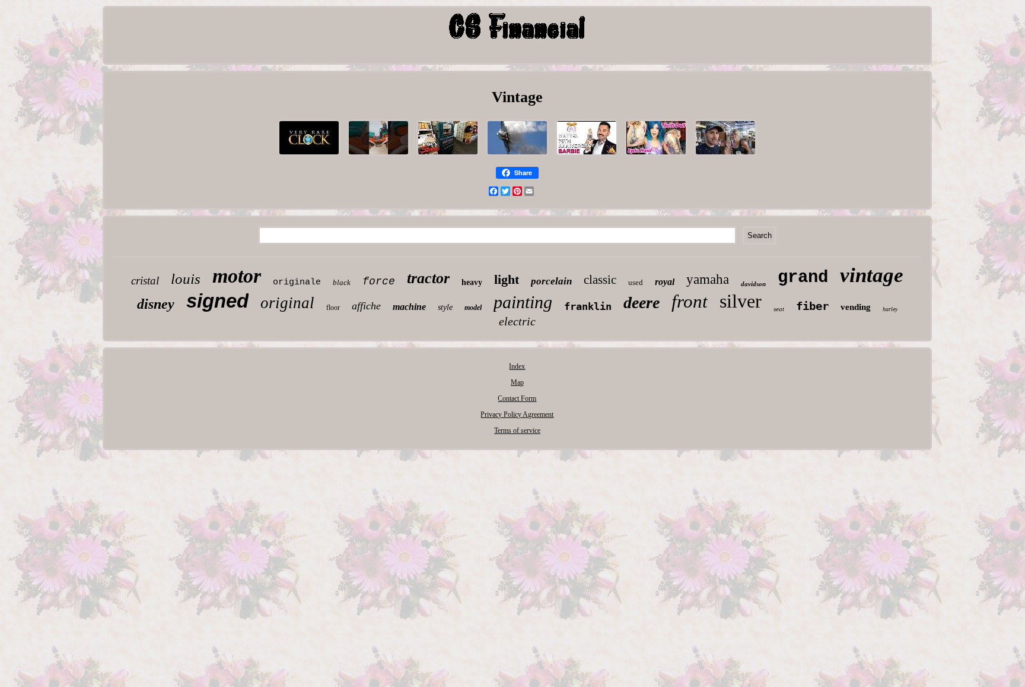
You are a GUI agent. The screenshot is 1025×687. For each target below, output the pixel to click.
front (689, 301)
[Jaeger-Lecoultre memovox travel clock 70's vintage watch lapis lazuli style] (309, 156)
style (445, 307)
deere (641, 302)
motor (236, 276)
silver (741, 301)
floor (333, 307)
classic (600, 280)
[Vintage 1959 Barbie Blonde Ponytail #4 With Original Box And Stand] (586, 156)
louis (185, 279)
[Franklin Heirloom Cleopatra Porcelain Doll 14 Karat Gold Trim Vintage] (725, 156)
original (287, 303)
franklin (588, 306)
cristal (145, 280)
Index (517, 366)
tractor (428, 278)
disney (155, 304)
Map (517, 382)
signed (217, 301)
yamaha (707, 279)
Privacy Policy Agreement (516, 414)
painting (523, 302)
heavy (471, 282)
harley (890, 309)
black (342, 282)
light (506, 279)
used (635, 282)
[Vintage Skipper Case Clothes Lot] (656, 156)
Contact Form (517, 398)
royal (664, 282)
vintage (871, 275)
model (473, 307)
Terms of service (517, 430)
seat (778, 308)
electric (517, 321)
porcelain (551, 281)
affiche (366, 306)
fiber (812, 305)
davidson (753, 283)
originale (297, 282)
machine (409, 307)
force (378, 281)
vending (856, 307)
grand (803, 277)
